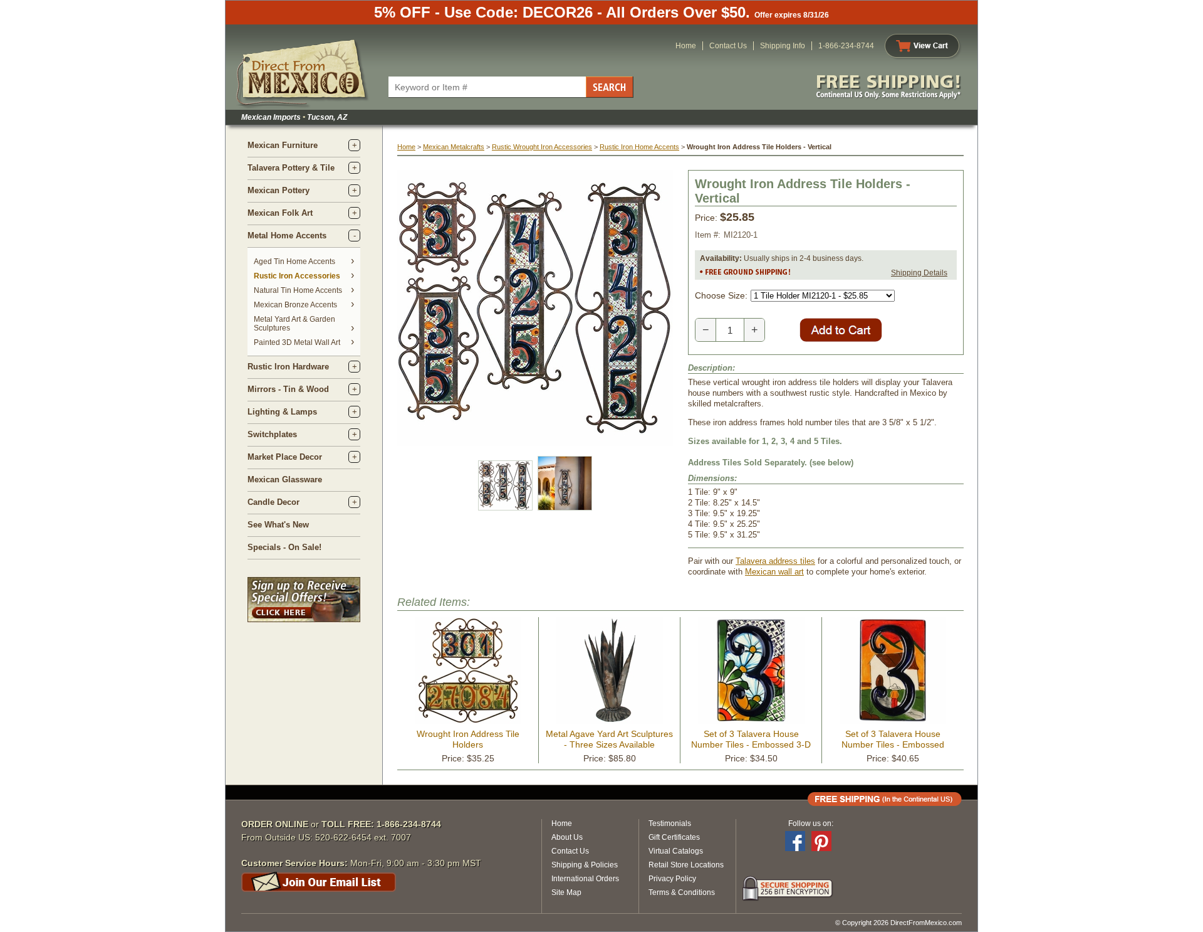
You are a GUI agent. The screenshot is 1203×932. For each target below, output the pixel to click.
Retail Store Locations (686, 865)
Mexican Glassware (284, 479)
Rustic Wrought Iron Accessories (542, 147)
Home (685, 45)
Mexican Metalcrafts (453, 147)
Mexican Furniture (282, 145)
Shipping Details (919, 272)
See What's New (278, 524)
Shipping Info (782, 45)
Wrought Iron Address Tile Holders (468, 739)
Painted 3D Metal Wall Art (297, 342)
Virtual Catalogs (675, 851)
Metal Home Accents (286, 235)
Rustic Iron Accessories (297, 276)
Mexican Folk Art (280, 213)
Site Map (566, 892)
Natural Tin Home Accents (298, 290)
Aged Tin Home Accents (294, 261)
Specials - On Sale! (284, 547)
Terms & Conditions (681, 892)
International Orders (585, 878)
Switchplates (272, 434)
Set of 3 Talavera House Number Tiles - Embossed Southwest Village (892, 744)
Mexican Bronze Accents (295, 304)
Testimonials (669, 823)
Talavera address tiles (775, 561)
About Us (567, 837)
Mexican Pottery (278, 190)
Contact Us (728, 45)
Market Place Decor (284, 457)
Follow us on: (810, 823)
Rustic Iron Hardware (288, 366)
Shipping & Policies (584, 865)
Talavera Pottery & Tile (291, 167)
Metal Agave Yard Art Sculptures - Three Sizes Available (609, 739)
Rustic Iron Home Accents (639, 147)
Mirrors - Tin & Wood (288, 389)
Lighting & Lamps (282, 411)
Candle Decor (273, 502)
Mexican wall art (774, 571)
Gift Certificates (674, 837)
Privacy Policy (672, 878)
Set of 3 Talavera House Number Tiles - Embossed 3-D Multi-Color (751, 744)
